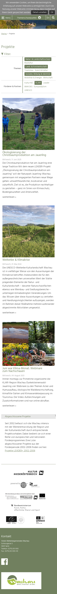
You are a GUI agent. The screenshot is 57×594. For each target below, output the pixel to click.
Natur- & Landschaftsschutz (38, 59)
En (48, 18)
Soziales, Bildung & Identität (38, 74)
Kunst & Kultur (41, 70)
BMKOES (28, 86)
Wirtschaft (48, 77)
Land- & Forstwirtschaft (36, 66)
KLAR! (38, 83)
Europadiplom (40, 86)
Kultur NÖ (28, 83)
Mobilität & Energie (33, 77)
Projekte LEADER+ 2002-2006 (20, 451)
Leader (46, 83)
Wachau (4, 33)
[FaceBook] (4, 562)
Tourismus (28, 70)
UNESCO (28, 90)
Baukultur (28, 63)
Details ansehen (40, 12)
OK (52, 12)
